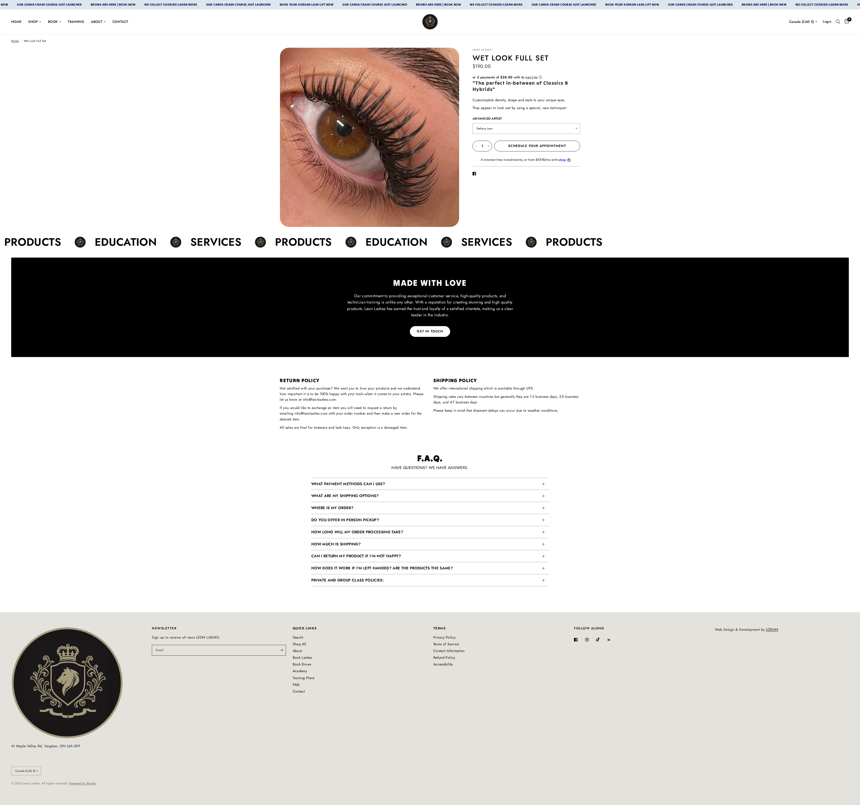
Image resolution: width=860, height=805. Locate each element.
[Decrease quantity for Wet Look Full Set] (476, 146)
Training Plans (303, 677)
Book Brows (302, 664)
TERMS (439, 628)
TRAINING (76, 21)
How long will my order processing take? (357, 532)
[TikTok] (601, 639)
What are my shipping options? (345, 495)
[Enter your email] (281, 650)
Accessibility (443, 664)
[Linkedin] (612, 640)
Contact (299, 691)
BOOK (53, 21)
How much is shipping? (336, 544)
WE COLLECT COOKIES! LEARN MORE (137, 4)
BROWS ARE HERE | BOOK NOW (79, 4)
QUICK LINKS (305, 628)
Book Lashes (302, 657)
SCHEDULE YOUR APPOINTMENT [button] (537, 145)
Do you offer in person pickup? (345, 520)
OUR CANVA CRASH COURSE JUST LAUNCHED (204, 4)
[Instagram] (590, 640)
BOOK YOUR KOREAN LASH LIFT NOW (273, 4)
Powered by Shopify (82, 783)
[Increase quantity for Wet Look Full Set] (488, 146)
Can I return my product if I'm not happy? (356, 556)
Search (298, 637)
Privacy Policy (444, 637)
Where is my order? (332, 507)
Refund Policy (444, 657)
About (297, 650)
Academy (300, 671)
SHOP (33, 21)
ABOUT (96, 21)
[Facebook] (579, 640)
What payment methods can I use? (348, 483)
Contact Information (449, 650)
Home (15, 41)
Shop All (299, 644)
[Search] (838, 21)
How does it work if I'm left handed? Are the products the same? (382, 568)
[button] (526, 77)
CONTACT (120, 21)
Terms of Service (446, 644)
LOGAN (772, 629)
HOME (16, 21)
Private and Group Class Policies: (347, 580)
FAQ (296, 684)
